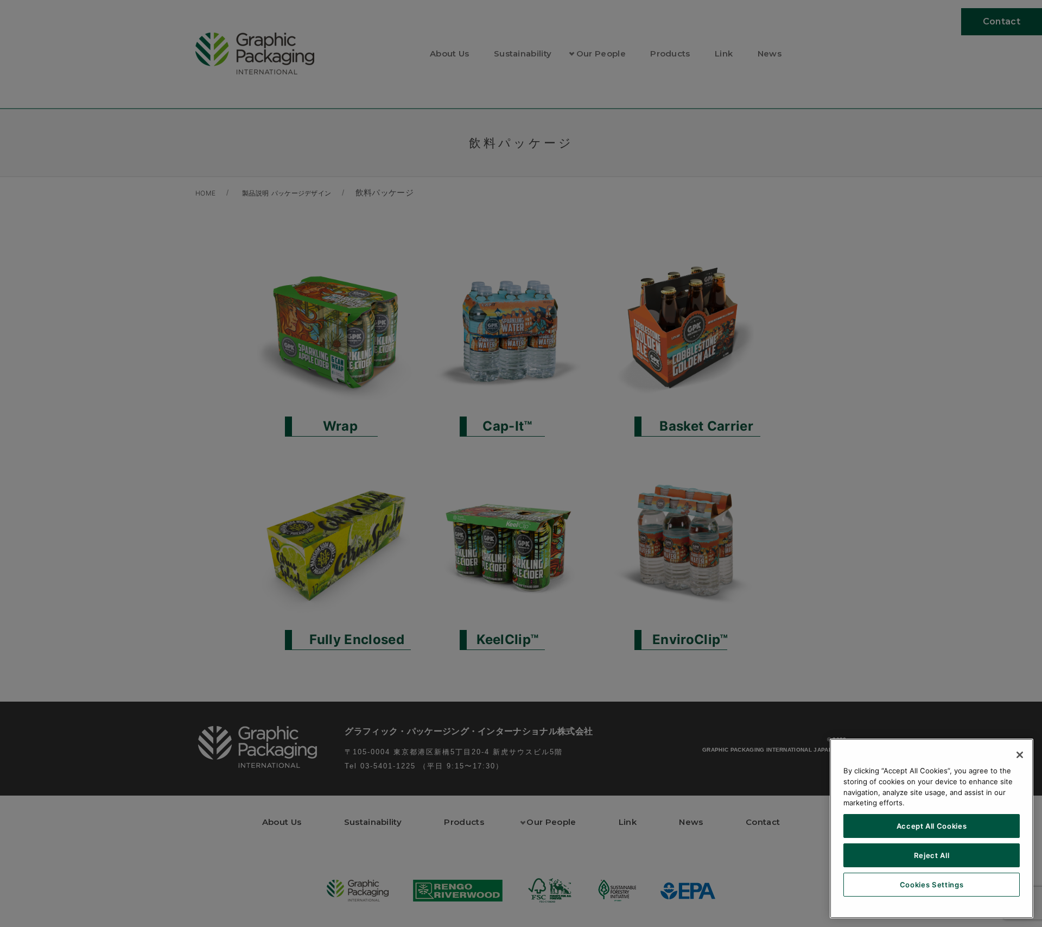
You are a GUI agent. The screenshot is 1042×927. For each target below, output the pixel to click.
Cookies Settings (932, 884)
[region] (931, 828)
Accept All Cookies (932, 826)
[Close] (1020, 755)
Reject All (932, 855)
